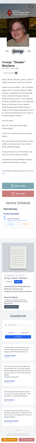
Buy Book (18, 282)
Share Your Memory (11, 307)
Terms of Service (23, 435)
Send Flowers (25, 224)
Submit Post (18, 337)
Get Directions (10, 224)
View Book (9, 282)
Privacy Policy (13, 435)
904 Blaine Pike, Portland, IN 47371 (17, 220)
